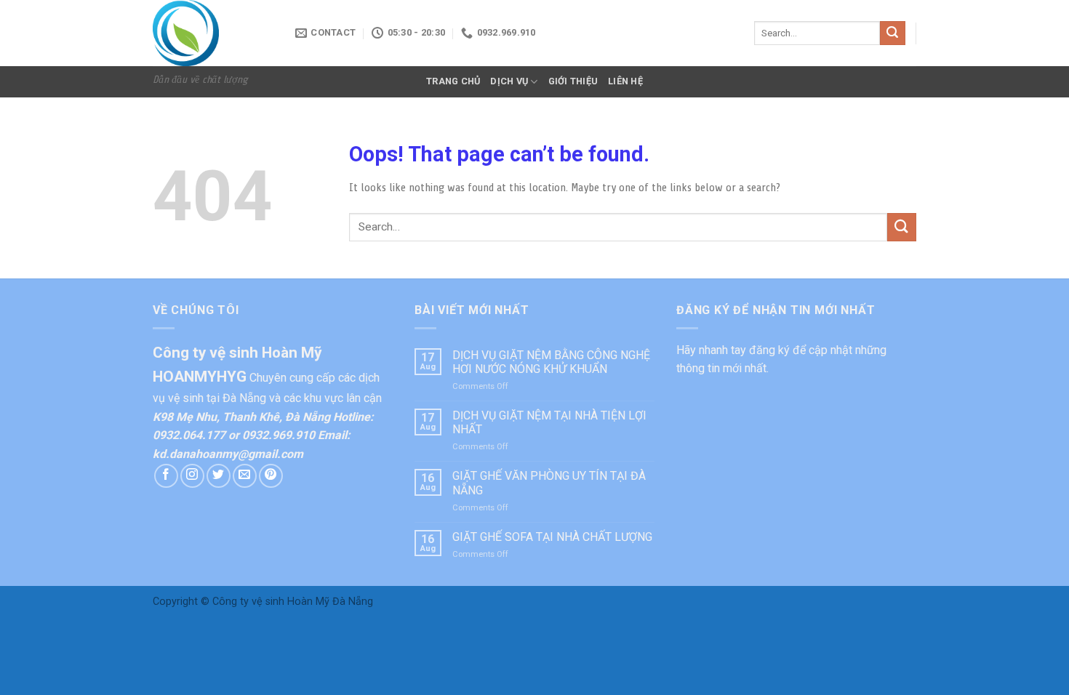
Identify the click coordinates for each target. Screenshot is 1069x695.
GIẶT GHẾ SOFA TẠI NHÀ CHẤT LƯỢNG (552, 537)
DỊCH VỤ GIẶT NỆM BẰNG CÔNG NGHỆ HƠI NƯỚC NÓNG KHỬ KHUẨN (551, 362)
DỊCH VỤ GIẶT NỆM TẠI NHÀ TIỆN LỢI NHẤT (549, 422)
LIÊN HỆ (625, 81)
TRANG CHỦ (453, 81)
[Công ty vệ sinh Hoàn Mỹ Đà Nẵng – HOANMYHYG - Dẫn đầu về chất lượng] (213, 33)
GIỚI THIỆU (573, 81)
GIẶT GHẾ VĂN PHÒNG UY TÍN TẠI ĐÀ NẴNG (549, 483)
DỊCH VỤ (509, 81)
